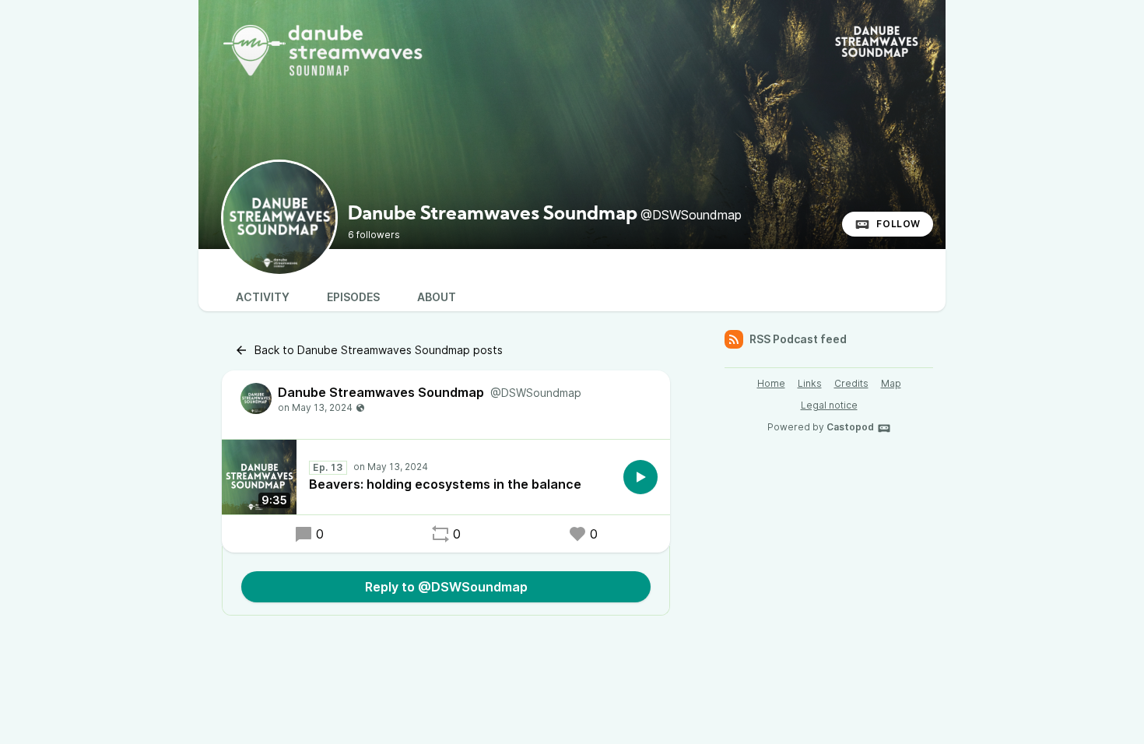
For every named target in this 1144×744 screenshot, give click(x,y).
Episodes (353, 297)
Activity (263, 297)
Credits (851, 383)
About (436, 297)
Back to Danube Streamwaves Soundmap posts (378, 349)
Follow (898, 224)
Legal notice (829, 405)
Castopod (850, 427)
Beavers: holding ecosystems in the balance (445, 484)
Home (771, 383)
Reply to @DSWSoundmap (446, 587)
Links (810, 383)
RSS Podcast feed (798, 339)
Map (891, 383)
